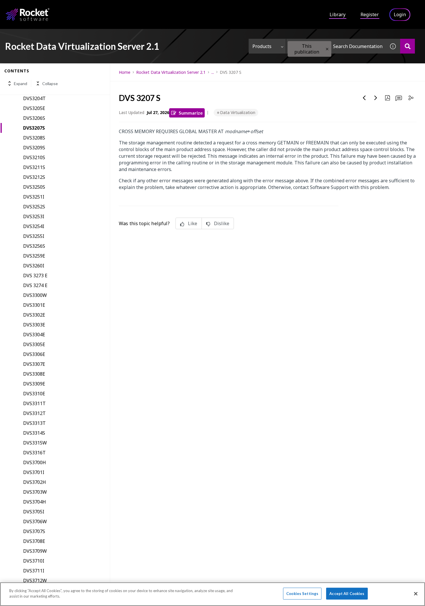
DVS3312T (34, 413)
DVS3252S (34, 206)
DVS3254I (33, 226)
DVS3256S (34, 246)
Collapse (50, 83)
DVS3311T (34, 403)
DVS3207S (34, 128)
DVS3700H (34, 462)
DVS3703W (35, 492)
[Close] (415, 593)
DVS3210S (34, 157)
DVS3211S (34, 167)
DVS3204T (34, 98)
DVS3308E (34, 374)
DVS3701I (33, 472)
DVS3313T (34, 423)
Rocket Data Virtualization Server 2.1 (171, 72)
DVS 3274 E (35, 285)
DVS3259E (34, 256)
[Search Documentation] (407, 46)
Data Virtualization (237, 112)
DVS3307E (34, 364)
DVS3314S (34, 433)
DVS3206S (34, 118)
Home (124, 72)
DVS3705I (33, 511)
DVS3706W (35, 521)
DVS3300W (35, 295)
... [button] (212, 72)
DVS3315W (35, 443)
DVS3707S (34, 531)
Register (370, 14)
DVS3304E (34, 334)
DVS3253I (33, 216)
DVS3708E (34, 541)
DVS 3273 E (35, 275)
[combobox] (336, 46)
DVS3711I (33, 571)
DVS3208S (34, 138)
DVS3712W (35, 580)
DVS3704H (34, 502)
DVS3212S (34, 177)
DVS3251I (33, 197)
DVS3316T (34, 452)
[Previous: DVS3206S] (364, 98)
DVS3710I (33, 561)
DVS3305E (34, 344)
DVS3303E (34, 325)
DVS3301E (34, 305)
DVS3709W (35, 551)
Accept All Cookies (346, 593)
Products (261, 46)
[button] (327, 49)
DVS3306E (34, 354)
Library (337, 14)
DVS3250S (34, 187)
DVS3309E (34, 384)
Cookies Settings (302, 593)
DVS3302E (34, 315)
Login (400, 14)
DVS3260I (33, 265)
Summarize (191, 112)
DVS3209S (34, 147)
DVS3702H (34, 482)
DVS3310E (34, 393)
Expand (20, 83)
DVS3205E (34, 108)
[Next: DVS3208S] (376, 98)
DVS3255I (33, 236)
